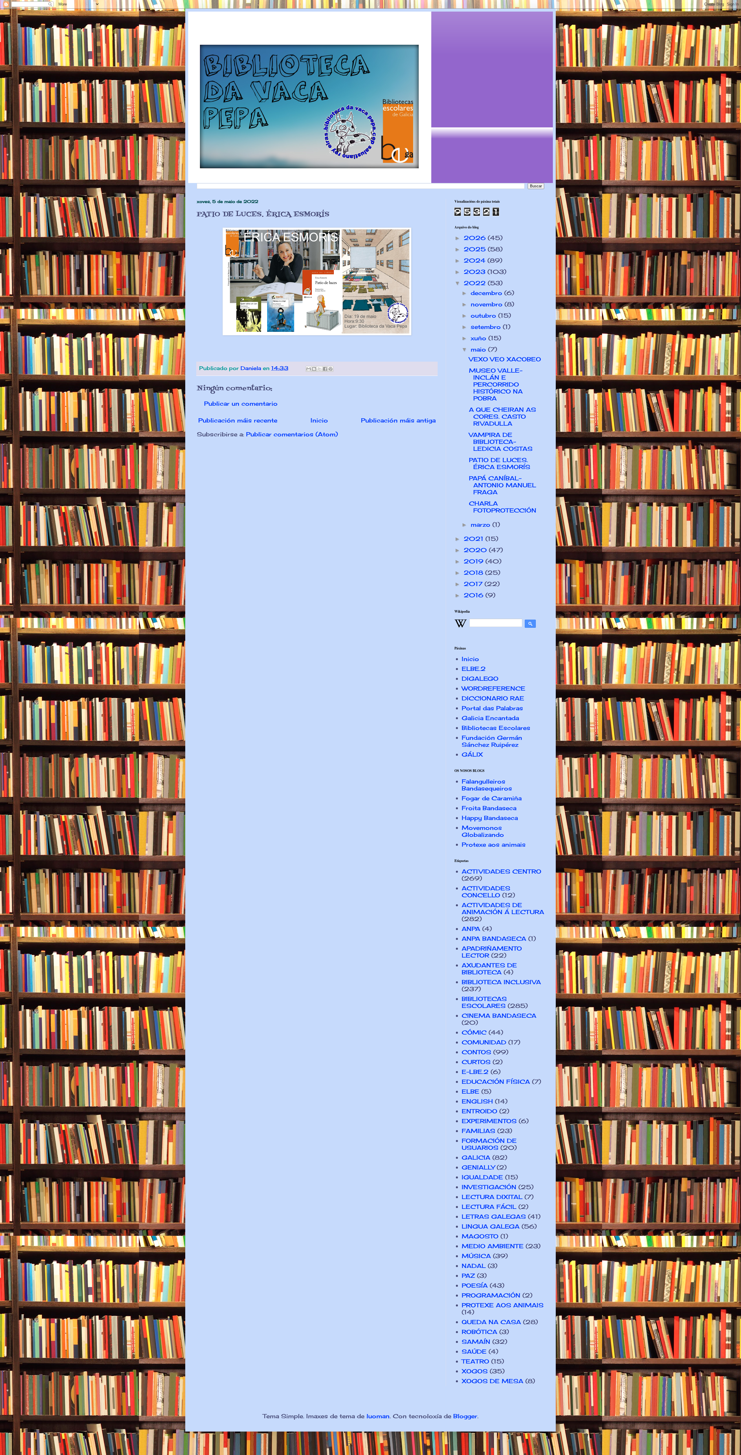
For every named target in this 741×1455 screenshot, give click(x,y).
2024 (475, 260)
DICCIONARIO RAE (493, 698)
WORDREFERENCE (493, 688)
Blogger (465, 1416)
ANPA (471, 928)
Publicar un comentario (241, 403)
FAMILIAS (478, 1130)
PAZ (468, 1275)
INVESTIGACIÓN (489, 1187)
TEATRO (475, 1361)
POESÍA (475, 1285)
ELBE (470, 1091)
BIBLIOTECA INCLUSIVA (501, 982)
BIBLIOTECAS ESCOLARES (484, 1002)
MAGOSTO (480, 1236)
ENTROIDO (479, 1111)
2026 (476, 237)
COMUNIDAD (484, 1042)
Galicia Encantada (490, 718)
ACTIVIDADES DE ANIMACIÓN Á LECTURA (503, 908)
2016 (474, 595)
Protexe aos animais (494, 844)
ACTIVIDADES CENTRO (501, 871)
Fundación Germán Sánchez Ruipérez (492, 741)
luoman (378, 1416)
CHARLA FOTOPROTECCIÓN (502, 507)
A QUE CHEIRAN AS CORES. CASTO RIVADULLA (502, 416)
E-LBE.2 (475, 1071)
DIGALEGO (480, 678)
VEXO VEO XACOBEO (505, 359)
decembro (487, 293)
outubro (484, 315)
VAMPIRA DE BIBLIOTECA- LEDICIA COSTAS (501, 441)
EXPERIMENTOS (489, 1121)
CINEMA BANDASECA (499, 1015)
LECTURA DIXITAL (492, 1196)
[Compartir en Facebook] (325, 369)
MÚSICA (476, 1256)
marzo (481, 524)
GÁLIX (472, 754)
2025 (476, 249)
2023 (475, 271)
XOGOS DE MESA (492, 1381)
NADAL (474, 1265)
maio (479, 349)
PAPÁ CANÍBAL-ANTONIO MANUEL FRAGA (502, 485)
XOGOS (475, 1371)
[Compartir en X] (319, 369)
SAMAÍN (476, 1341)
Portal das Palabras (492, 708)
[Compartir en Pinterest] (330, 369)
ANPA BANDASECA (494, 938)
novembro (488, 304)
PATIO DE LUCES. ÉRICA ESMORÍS (499, 463)
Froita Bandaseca (489, 808)
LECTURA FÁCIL (489, 1206)
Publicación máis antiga (398, 420)
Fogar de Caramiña (492, 798)
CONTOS (476, 1052)
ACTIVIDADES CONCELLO (486, 892)
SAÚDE (474, 1351)
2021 (474, 538)
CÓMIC (474, 1032)
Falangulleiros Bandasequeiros (487, 785)
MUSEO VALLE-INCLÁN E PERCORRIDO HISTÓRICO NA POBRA (496, 384)
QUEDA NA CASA (491, 1322)
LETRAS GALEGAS (494, 1216)
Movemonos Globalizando (483, 831)
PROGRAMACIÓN (491, 1295)
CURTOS (476, 1062)
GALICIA (476, 1157)
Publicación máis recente (237, 420)
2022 (476, 283)
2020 (476, 550)
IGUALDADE (482, 1177)
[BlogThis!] (314, 369)
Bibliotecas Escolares (496, 727)
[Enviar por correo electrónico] (308, 369)
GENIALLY (478, 1167)
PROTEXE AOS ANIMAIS (503, 1305)
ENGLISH (477, 1101)
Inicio (319, 420)
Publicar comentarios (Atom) (292, 434)
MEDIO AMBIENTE (493, 1246)
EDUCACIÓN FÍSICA (496, 1081)
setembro (487, 326)
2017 (474, 584)
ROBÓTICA (479, 1331)
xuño (479, 338)
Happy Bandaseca (490, 817)
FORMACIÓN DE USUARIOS (489, 1144)
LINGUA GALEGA (491, 1226)
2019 (474, 561)
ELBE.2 (474, 668)
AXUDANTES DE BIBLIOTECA (489, 969)
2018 (474, 572)
